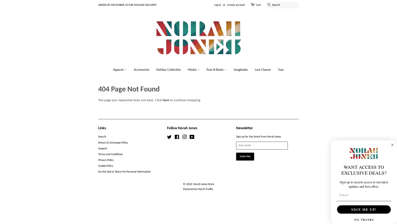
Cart (258, 5)
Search (102, 136)
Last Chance (263, 70)
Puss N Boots (215, 70)
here (166, 100)
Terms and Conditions (110, 154)
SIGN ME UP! (364, 209)
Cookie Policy (105, 166)
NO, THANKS (364, 220)
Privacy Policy (106, 160)
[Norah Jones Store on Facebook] (177, 138)
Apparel (118, 70)
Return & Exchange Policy (113, 142)
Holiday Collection (168, 70)
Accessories (141, 70)
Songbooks (241, 70)
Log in (217, 5)
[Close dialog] (392, 144)
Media (192, 70)
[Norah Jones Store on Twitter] (169, 138)
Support (102, 148)
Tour (281, 70)
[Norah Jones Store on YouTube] (192, 138)
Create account (236, 5)
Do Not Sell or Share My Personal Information (124, 171)
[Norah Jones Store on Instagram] (184, 138)
